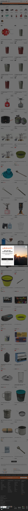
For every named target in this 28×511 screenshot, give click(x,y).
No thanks (7, 261)
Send (7, 259)
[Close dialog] (26, 247)
